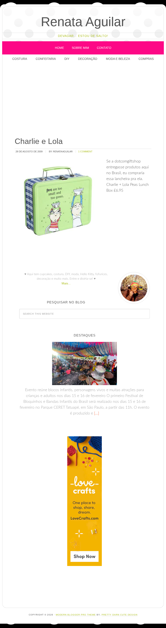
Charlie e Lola (39, 141)
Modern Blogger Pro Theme (76, 615)
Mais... (66, 283)
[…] (96, 413)
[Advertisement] (89, 99)
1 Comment (85, 151)
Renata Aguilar (83, 21)
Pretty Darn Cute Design (119, 615)
